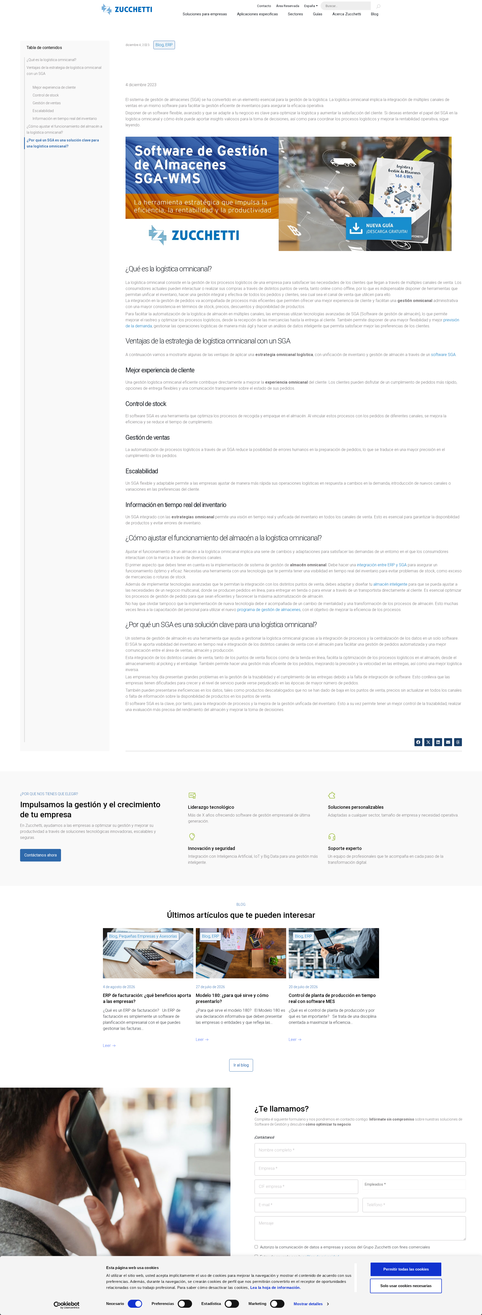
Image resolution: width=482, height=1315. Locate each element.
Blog (374, 14)
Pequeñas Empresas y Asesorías (148, 936)
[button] (418, 742)
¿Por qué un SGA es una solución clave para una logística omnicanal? (63, 143)
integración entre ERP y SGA (382, 565)
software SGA (443, 354)
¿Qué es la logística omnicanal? (51, 60)
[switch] (185, 1304)
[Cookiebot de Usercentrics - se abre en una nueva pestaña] (67, 1305)
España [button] (309, 6)
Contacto (264, 6)
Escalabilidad (43, 111)
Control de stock (46, 95)
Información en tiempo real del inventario (65, 119)
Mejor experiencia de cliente (54, 87)
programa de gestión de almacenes (268, 609)
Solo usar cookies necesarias (406, 1286)
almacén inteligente (390, 584)
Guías (317, 14)
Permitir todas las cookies (406, 1269)
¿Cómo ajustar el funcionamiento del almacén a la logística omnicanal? (64, 129)
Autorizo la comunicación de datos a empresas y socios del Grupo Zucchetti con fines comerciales (345, 1247)
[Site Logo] (127, 10)
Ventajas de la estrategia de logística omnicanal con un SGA (64, 71)
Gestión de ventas (47, 103)
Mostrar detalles (308, 1304)
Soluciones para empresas (205, 14)
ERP (169, 44)
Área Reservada (287, 6)
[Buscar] (375, 6)
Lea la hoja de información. (275, 1287)
